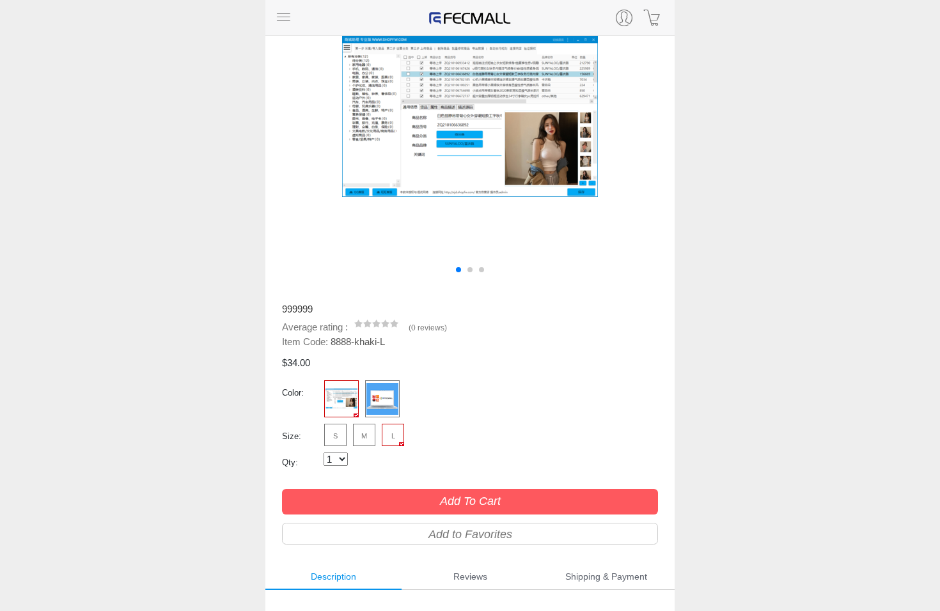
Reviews (470, 576)
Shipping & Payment (606, 576)
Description (333, 576)
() (428, 327)
